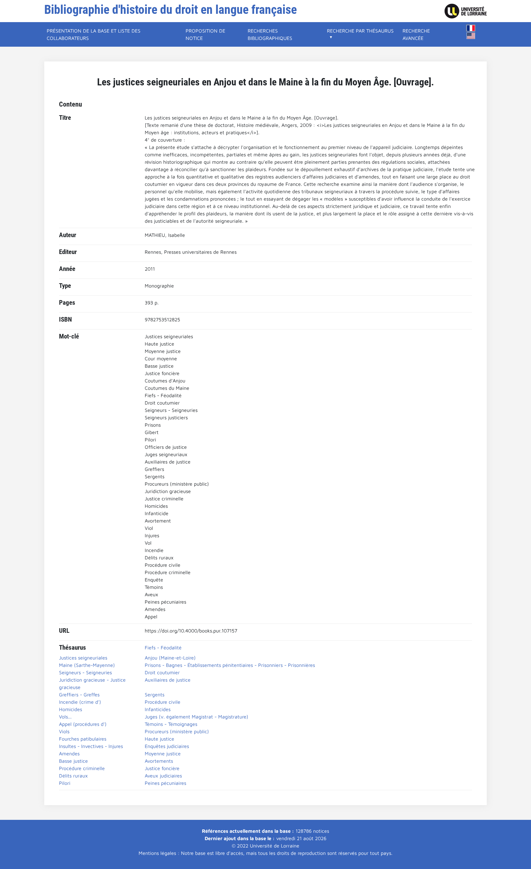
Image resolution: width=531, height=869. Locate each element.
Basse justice (73, 761)
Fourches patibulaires (82, 739)
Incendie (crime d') (80, 702)
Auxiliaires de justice (168, 680)
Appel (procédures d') (83, 724)
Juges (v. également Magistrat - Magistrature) (196, 716)
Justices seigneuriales (83, 657)
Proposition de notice (205, 34)
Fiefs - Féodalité (163, 647)
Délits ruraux (73, 775)
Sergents (154, 694)
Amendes (69, 753)
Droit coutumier (162, 672)
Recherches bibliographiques (270, 34)
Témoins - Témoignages (171, 724)
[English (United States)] (470, 36)
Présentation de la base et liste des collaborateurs (93, 34)
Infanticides (158, 709)
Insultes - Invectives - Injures (91, 746)
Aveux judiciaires (163, 775)
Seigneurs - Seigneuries (85, 672)
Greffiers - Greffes (79, 694)
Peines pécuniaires (165, 783)
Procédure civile (162, 702)
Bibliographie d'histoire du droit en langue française (170, 9)
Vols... (65, 716)
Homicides (70, 709)
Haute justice (159, 739)
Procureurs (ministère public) (177, 731)
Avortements (159, 761)
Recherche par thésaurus (360, 30)
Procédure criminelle (82, 768)
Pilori (64, 783)
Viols (64, 731)
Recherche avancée (416, 34)
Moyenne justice (163, 753)
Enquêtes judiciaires (167, 746)
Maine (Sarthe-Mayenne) (87, 665)
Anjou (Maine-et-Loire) (170, 657)
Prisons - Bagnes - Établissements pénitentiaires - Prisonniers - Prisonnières (230, 665)
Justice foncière (162, 768)
